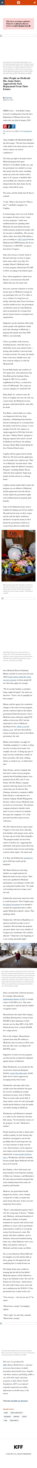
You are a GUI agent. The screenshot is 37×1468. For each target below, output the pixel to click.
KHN (5, 1365)
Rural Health (14, 1420)
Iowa (5, 1420)
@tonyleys (24, 1401)
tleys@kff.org (15, 1401)
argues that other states (18, 1073)
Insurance (7, 1416)
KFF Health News (21, 25)
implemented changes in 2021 (14, 999)
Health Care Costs (16, 1412)
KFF (14, 1380)
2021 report (22, 239)
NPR (16, 131)
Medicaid (16, 1416)
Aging (6, 1412)
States (24, 1416)
